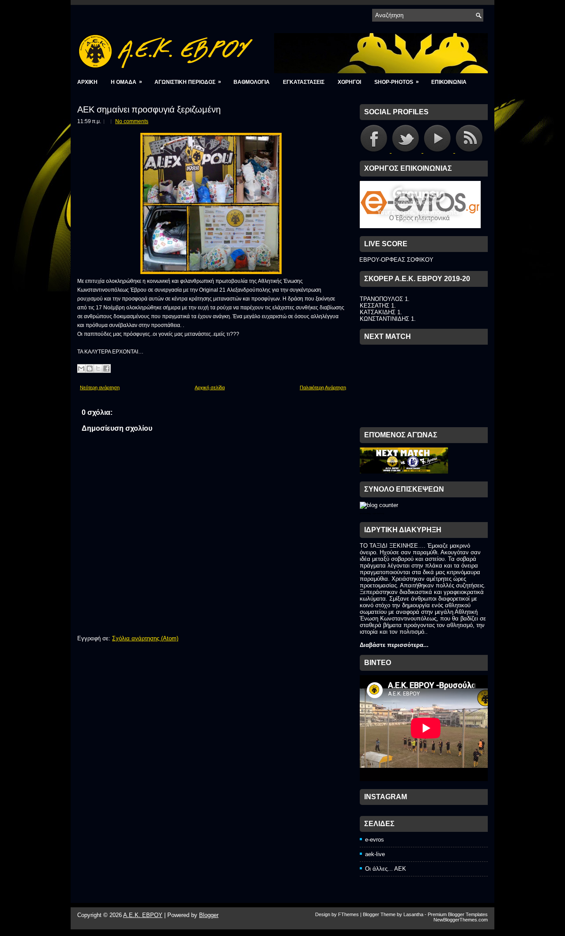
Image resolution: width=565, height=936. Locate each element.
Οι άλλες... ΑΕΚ (385, 868)
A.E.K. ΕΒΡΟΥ (142, 915)
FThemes (348, 914)
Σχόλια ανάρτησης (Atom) (145, 638)
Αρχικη (87, 82)
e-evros (374, 839)
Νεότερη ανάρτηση (100, 387)
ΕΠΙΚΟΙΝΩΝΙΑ (449, 82)
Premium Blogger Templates (458, 914)
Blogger (208, 915)
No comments (131, 121)
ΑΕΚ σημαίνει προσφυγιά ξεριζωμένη (149, 108)
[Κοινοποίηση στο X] (98, 368)
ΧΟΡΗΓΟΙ (349, 82)
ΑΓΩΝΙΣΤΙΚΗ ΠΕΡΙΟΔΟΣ (187, 82)
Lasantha (413, 914)
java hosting (365, 513)
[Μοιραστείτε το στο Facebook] (106, 368)
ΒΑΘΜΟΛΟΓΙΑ (252, 82)
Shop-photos (396, 82)
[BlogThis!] (89, 368)
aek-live (375, 854)
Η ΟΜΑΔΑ (126, 82)
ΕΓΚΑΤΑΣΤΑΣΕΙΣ (303, 82)
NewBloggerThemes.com (460, 919)
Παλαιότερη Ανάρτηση (323, 387)
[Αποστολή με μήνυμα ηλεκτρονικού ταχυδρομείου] (81, 368)
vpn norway (378, 513)
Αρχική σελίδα (210, 387)
